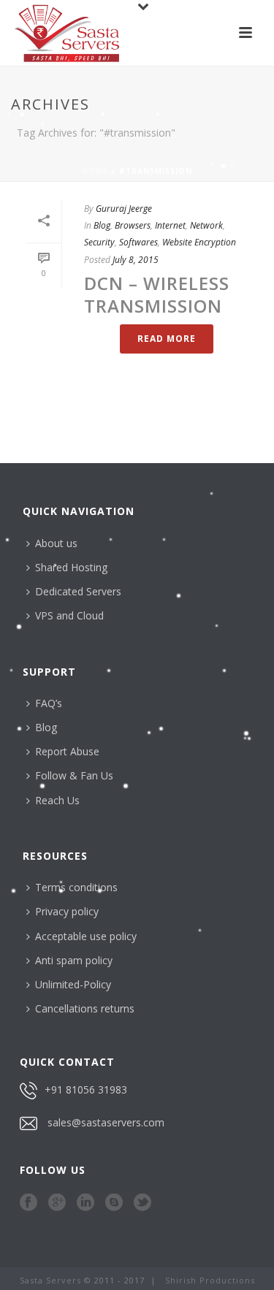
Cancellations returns (84, 1008)
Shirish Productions (210, 1280)
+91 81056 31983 (86, 1089)
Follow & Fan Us (74, 775)
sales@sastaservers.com (105, 1122)
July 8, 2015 (136, 259)
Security (99, 242)
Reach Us (57, 800)
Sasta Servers (50, 1280)
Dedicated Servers (78, 591)
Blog (102, 225)
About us (56, 543)
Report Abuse (67, 751)
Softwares (138, 242)
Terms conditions (76, 887)
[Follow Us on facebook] (28, 1203)
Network (206, 225)
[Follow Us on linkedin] (85, 1203)
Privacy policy (67, 911)
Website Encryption (199, 242)
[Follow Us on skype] (114, 1203)
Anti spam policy (74, 960)
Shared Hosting (71, 567)
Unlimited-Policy (73, 984)
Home (95, 171)
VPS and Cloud (69, 615)
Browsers (133, 225)
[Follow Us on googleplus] (57, 1203)
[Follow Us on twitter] (142, 1203)
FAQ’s (48, 703)
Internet (170, 225)
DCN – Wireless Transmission (156, 294)
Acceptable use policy (86, 936)
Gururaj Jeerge (124, 208)
